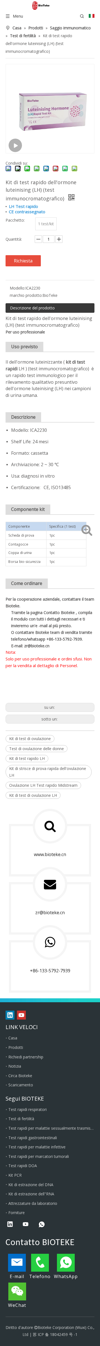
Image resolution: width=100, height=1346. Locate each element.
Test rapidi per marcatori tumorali (38, 1156)
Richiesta (23, 261)
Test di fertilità (21, 1118)
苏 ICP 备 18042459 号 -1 (55, 1334)
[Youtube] (21, 1015)
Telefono (40, 1276)
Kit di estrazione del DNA (30, 1184)
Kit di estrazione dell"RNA (31, 1193)
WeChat (17, 1305)
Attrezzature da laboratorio (32, 1203)
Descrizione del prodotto (32, 308)
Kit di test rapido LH (27, 758)
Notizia (14, 1066)
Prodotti (15, 1047)
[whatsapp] (41, 1224)
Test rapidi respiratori (27, 1109)
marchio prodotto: (26, 295)
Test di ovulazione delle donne (36, 748)
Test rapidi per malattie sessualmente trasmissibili (51, 1128)
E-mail (17, 1276)
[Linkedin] (10, 1015)
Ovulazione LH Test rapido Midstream (43, 785)
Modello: (17, 288)
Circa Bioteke (20, 1075)
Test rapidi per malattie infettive (37, 1147)
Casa (12, 1038)
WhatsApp (66, 1276)
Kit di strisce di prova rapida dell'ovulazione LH (47, 772)
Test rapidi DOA (22, 1165)
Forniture (16, 1212)
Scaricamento (20, 1084)
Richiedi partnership (25, 1057)
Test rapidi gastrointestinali (32, 1137)
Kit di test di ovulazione (30, 738)
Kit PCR (15, 1175)
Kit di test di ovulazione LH (33, 795)
